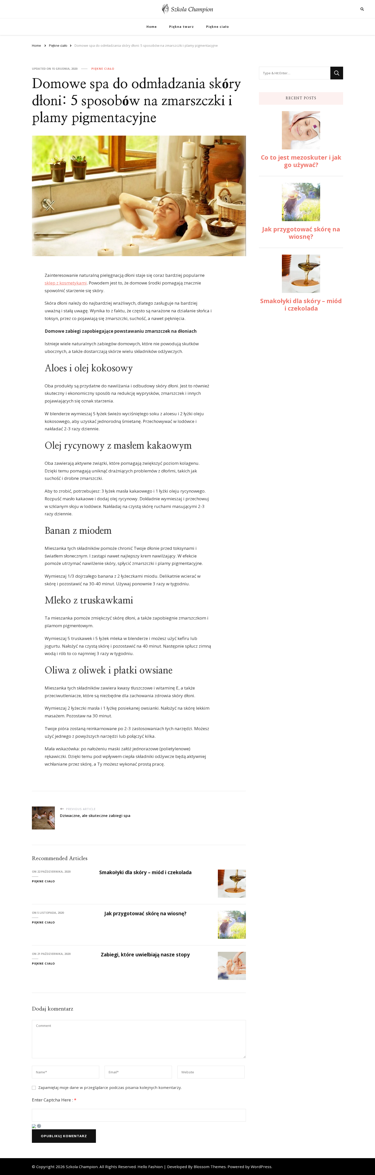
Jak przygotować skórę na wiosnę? (145, 913)
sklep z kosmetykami (66, 283)
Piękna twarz (181, 27)
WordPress (261, 1166)
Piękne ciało (217, 27)
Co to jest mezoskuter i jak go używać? (301, 161)
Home (151, 27)
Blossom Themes (210, 1166)
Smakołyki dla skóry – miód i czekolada (145, 872)
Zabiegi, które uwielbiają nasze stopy (145, 954)
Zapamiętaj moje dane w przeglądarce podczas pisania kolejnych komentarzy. (110, 1087)
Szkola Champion (82, 1166)
